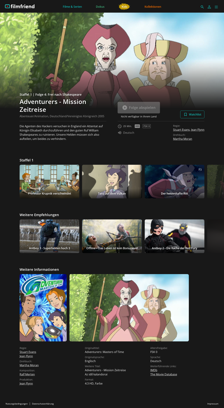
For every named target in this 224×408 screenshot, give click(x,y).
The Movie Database (163, 374)
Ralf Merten (27, 374)
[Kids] (124, 6)
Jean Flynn (197, 130)
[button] (216, 7)
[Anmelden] (209, 7)
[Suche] (202, 7)
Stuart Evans (181, 130)
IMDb (153, 370)
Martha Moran (182, 139)
